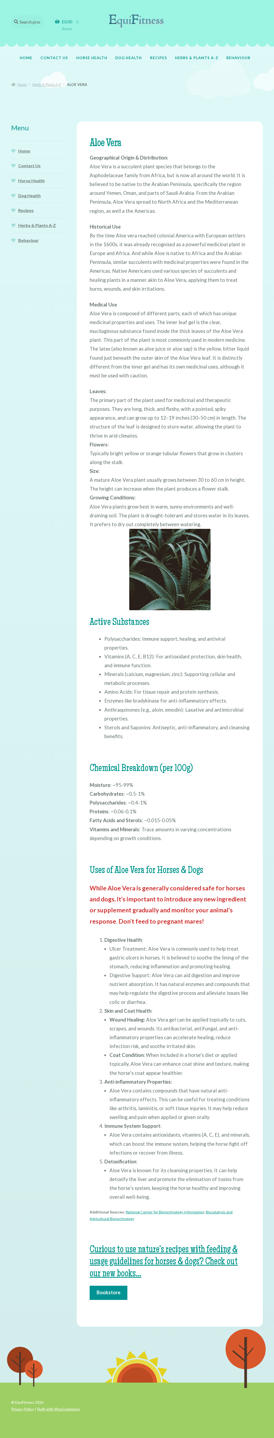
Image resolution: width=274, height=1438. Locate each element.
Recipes (158, 57)
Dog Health (128, 57)
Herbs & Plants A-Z (196, 57)
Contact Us (54, 57)
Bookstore (108, 1292)
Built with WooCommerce (58, 1409)
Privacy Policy (22, 1409)
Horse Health (91, 57)
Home (26, 57)
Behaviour (238, 57)
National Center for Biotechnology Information (165, 1212)
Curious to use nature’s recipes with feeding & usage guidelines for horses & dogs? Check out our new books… (164, 1262)
